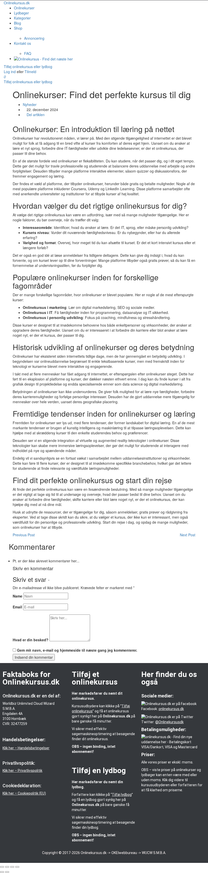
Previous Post (24, 534)
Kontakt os (22, 43)
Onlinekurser (24, 7)
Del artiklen (35, 114)
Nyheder (30, 104)
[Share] (7, 867)
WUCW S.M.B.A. (154, 853)
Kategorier (22, 17)
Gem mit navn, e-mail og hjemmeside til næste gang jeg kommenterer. (77, 650)
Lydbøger (21, 12)
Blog (17, 23)
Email (17, 606)
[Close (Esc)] (2, 867)
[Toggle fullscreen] (12, 867)
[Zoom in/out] (17, 867)
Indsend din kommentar (34, 657)
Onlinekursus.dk (17, 2)
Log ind (10, 71)
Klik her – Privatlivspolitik (22, 771)
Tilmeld (30, 71)
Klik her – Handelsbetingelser (26, 748)
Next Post (187, 534)
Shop (18, 28)
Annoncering (34, 38)
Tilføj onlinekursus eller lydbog (28, 66)
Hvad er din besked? (30, 639)
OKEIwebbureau (124, 853)
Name (17, 596)
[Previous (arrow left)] (2, 872)
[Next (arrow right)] (7, 872)
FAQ (27, 53)
